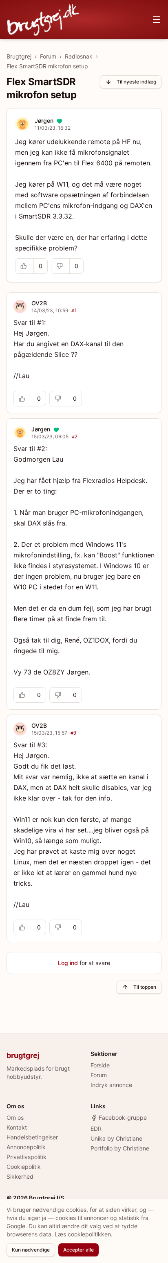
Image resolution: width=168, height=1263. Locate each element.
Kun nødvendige (31, 1250)
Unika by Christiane (116, 1138)
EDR (96, 1128)
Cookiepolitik (24, 1166)
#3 (73, 733)
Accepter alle (78, 1250)
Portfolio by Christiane (120, 1148)
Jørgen (44, 120)
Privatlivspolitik (26, 1156)
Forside (100, 1065)
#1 (74, 310)
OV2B (39, 303)
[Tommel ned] (60, 266)
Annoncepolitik (26, 1146)
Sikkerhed (20, 1176)
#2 (74, 437)
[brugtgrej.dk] (43, 19)
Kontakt (17, 1127)
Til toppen (144, 987)
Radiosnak (79, 56)
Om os (15, 1117)
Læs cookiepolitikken (83, 1234)
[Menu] (156, 20)
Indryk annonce (111, 1084)
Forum (48, 56)
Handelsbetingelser (32, 1137)
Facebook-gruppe (123, 1117)
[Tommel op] (24, 266)
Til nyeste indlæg (136, 82)
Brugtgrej (19, 56)
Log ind (68, 962)
